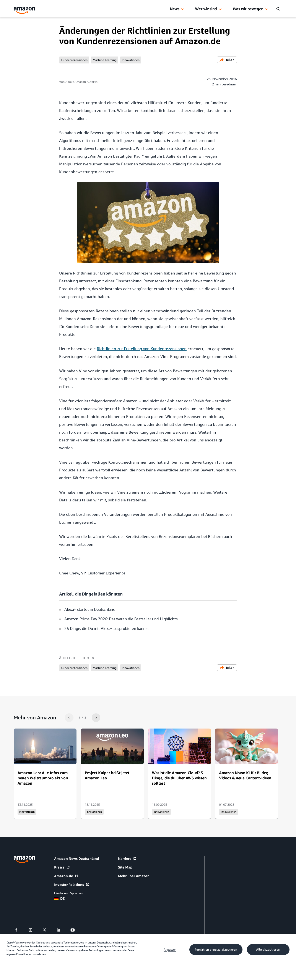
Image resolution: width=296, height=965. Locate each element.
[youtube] (75, 930)
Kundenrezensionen (74, 60)
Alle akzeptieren (268, 949)
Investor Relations (69, 884)
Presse (59, 867)
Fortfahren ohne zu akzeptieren (216, 950)
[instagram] (33, 930)
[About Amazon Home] (24, 859)
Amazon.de (63, 876)
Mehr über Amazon (134, 876)
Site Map (125, 867)
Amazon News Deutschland (76, 858)
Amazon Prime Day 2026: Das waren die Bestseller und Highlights (120, 618)
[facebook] (19, 930)
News (174, 8)
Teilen (230, 60)
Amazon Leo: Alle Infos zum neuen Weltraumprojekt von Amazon (43, 777)
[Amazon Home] (24, 10)
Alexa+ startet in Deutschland (89, 609)
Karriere (124, 858)
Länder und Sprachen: (68, 893)
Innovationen (131, 60)
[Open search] (278, 8)
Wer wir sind (206, 8)
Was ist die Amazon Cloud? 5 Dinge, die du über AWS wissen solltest (179, 777)
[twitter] (47, 930)
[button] (182, 9)
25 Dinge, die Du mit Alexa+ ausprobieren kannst (106, 628)
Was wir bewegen (248, 8)
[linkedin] (61, 930)
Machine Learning (105, 60)
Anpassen (170, 950)
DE (62, 898)
